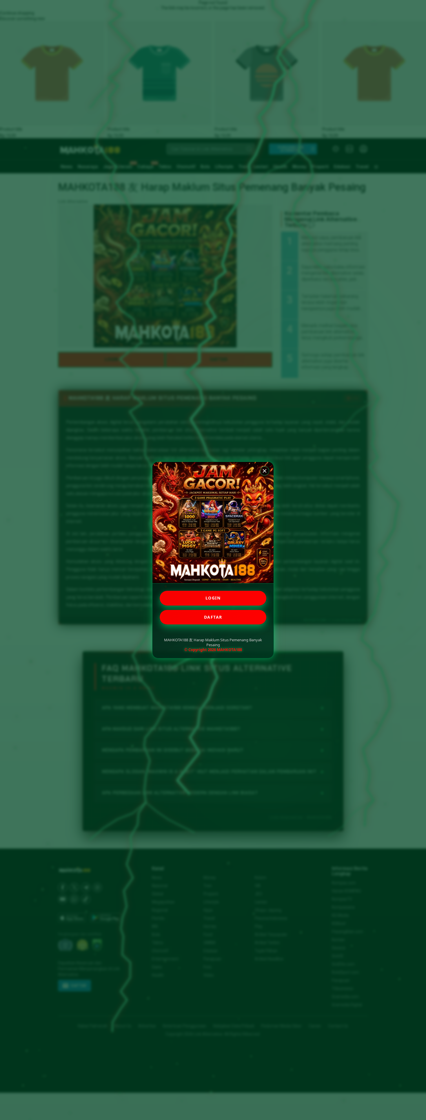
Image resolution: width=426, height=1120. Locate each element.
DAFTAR (213, 617)
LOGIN (213, 598)
